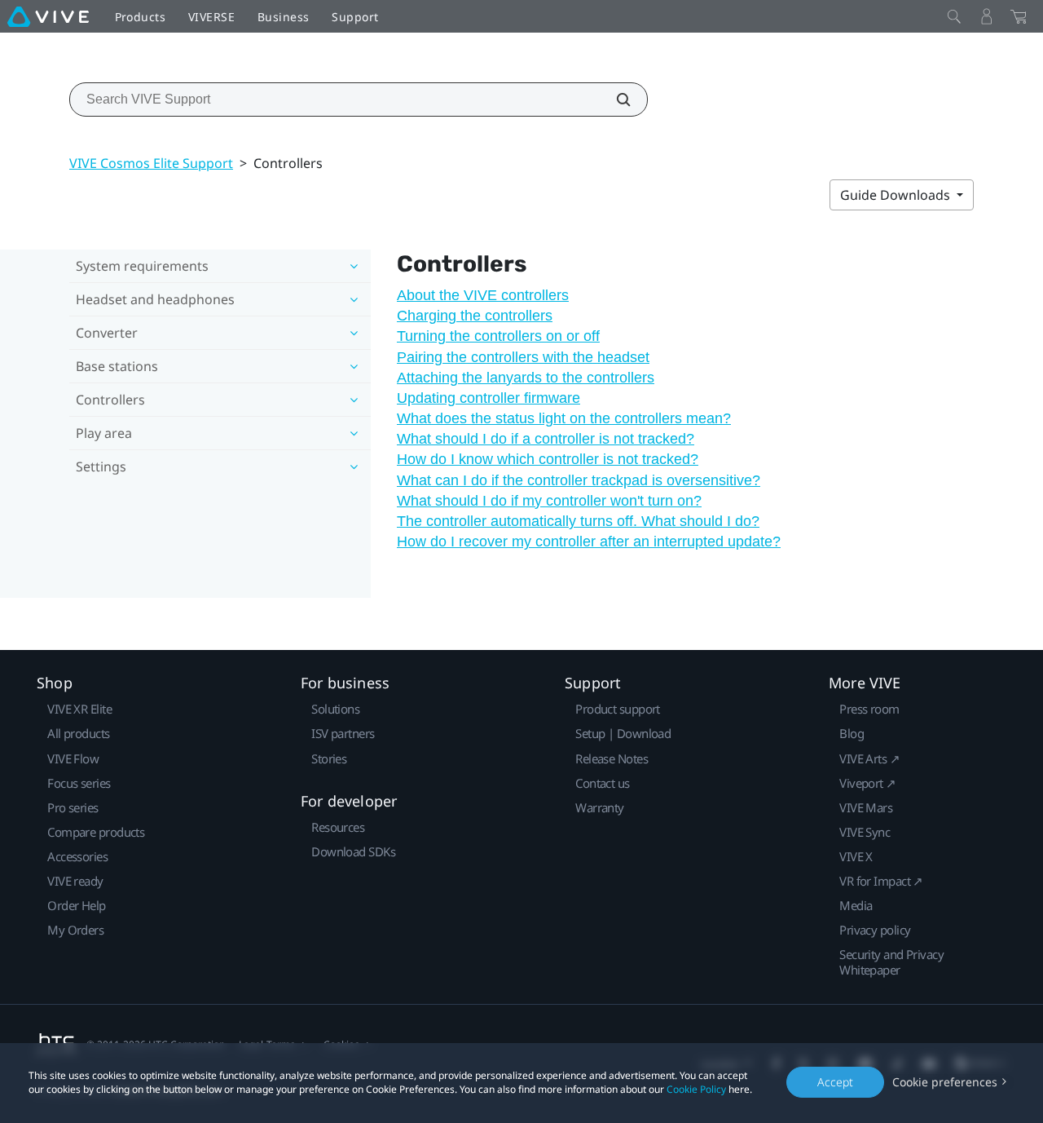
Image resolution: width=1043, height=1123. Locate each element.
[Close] (954, 16)
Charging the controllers (474, 315)
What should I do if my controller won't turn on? (549, 501)
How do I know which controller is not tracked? (547, 459)
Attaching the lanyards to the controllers (525, 377)
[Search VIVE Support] (614, 99)
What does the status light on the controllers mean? (564, 418)
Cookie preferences (944, 1082)
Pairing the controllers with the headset (523, 357)
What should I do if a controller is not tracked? (545, 439)
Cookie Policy (696, 1089)
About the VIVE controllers (483, 295)
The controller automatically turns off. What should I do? (578, 521)
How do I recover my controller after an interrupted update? (589, 541)
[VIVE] (48, 16)
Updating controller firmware (488, 398)
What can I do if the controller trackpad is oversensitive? (578, 480)
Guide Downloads (896, 195)
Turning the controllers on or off (498, 336)
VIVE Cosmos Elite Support (151, 163)
